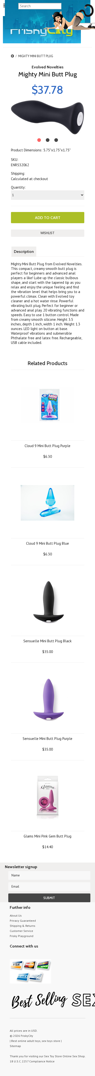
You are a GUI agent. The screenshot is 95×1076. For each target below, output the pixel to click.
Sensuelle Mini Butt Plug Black (47, 641)
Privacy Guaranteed (23, 920)
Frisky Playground (21, 936)
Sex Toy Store (53, 1056)
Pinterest (30, 955)
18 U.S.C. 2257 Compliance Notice (32, 1061)
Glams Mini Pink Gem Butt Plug (47, 836)
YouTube (21, 955)
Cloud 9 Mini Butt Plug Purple (47, 445)
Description (24, 251)
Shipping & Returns (22, 926)
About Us (16, 915)
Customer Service (21, 931)
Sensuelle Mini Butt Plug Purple (47, 738)
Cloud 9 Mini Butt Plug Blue (47, 543)
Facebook (38, 955)
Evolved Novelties (48, 67)
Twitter (13, 955)
